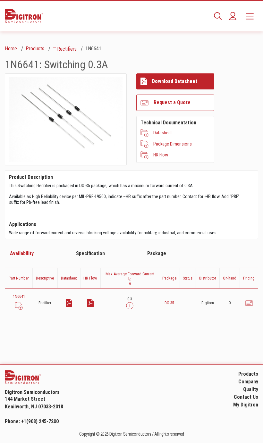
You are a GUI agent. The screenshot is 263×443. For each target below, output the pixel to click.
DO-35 (169, 303)
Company (248, 382)
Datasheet (162, 132)
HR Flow (160, 154)
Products (35, 49)
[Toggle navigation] (250, 16)
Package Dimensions (172, 143)
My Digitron (245, 405)
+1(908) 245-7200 (40, 421)
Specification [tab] (90, 253)
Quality (250, 389)
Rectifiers (67, 49)
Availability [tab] (22, 253)
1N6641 (19, 296)
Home (11, 49)
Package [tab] (156, 253)
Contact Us (246, 397)
